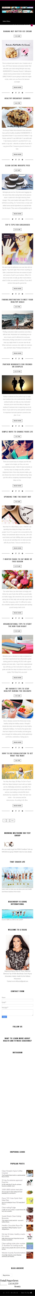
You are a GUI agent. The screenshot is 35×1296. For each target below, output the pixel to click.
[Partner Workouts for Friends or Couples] (17, 384)
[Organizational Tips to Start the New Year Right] (17, 644)
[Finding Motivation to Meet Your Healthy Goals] (17, 320)
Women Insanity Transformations (14, 1253)
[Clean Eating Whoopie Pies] (17, 182)
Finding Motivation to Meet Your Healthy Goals (17, 300)
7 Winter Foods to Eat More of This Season (17, 560)
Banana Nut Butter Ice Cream (17, 31)
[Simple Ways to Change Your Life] (17, 449)
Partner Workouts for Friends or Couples (17, 365)
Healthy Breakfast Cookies (17, 98)
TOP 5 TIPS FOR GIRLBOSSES (17, 225)
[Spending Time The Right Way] (17, 514)
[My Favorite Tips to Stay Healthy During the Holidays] (17, 709)
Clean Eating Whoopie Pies (17, 165)
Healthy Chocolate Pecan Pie (12, 1225)
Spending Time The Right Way (17, 497)
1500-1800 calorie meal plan (12, 1190)
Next (12, 820)
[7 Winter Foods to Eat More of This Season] (17, 579)
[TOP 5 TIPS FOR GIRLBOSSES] (17, 249)
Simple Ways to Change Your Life (17, 432)
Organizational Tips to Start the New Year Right (17, 625)
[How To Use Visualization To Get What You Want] (17, 771)
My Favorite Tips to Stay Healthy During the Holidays (17, 690)
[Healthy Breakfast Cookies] (17, 117)
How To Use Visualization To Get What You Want (17, 754)
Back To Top (25, 1292)
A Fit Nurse (11, 1292)
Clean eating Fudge (9, 1207)
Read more (17, 87)
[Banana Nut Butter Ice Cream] (17, 50)
